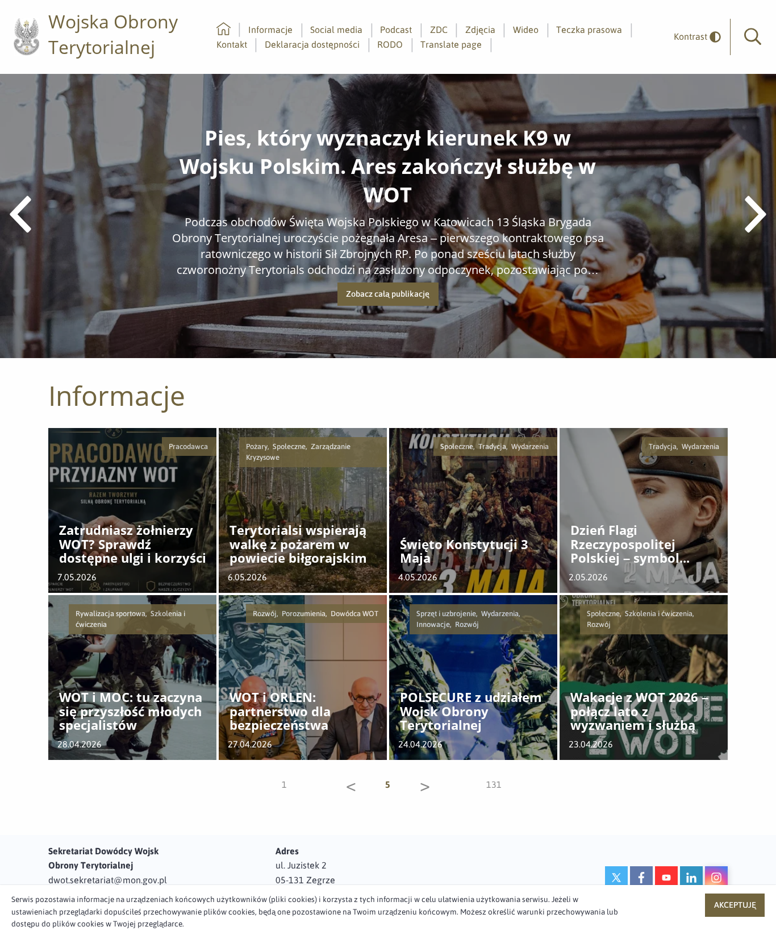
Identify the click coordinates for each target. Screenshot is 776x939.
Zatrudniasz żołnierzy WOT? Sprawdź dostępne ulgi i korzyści (132, 544)
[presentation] (20, 216)
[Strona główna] (223, 29)
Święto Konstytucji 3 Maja (464, 552)
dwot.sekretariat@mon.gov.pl (107, 880)
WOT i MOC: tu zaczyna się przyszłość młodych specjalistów (130, 712)
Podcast (396, 29)
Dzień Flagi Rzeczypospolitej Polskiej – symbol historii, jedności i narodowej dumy (626, 544)
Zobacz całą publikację (392, 297)
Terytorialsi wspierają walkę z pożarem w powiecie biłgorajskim (298, 544)
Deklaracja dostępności (312, 44)
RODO (390, 44)
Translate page (451, 44)
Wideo (526, 29)
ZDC (439, 29)
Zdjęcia (480, 29)
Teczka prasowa (589, 29)
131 (493, 784)
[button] (752, 37)
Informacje (270, 29)
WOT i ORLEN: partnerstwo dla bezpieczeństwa (280, 712)
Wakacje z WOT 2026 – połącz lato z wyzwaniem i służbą (639, 712)
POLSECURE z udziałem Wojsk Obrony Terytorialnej (471, 712)
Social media (336, 29)
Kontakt (231, 44)
